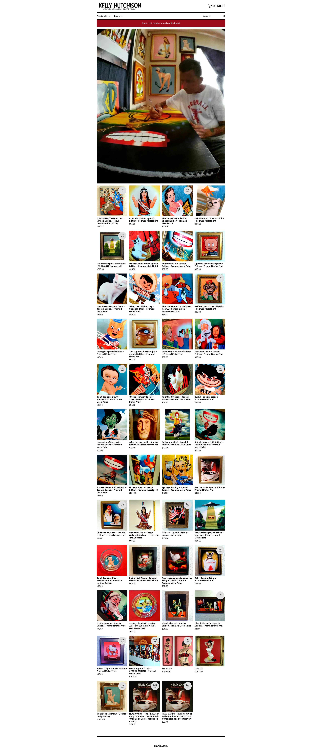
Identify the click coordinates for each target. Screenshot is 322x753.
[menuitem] (103, 16)
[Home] (120, 6)
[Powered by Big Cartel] (161, 746)
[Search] (224, 16)
